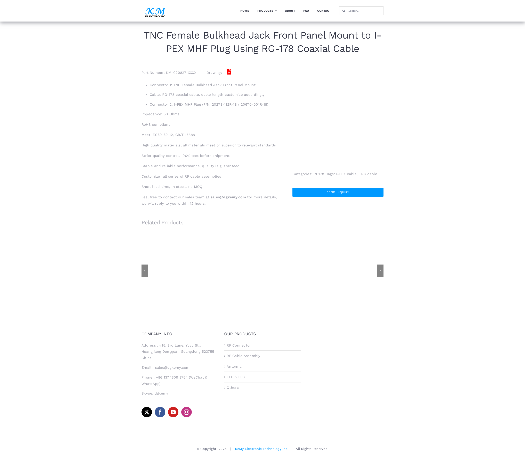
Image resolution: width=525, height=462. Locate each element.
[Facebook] (160, 412)
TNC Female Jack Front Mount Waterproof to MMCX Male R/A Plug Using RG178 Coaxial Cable (170, 264)
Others (233, 388)
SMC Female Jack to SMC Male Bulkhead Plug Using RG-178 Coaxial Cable (355, 264)
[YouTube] (173, 412)
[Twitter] (147, 412)
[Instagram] (186, 412)
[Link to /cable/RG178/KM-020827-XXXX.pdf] (229, 72)
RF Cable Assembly (243, 356)
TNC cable (368, 174)
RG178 (319, 174)
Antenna (234, 366)
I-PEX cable (346, 174)
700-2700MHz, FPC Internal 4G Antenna (293, 265)
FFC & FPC (236, 377)
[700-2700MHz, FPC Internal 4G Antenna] (293, 270)
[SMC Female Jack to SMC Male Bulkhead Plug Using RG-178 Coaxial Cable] (354, 270)
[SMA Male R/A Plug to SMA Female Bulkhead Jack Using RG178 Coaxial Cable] (231, 270)
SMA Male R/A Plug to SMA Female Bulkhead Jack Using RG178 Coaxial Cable (232, 264)
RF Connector (239, 345)
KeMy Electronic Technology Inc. (261, 449)
